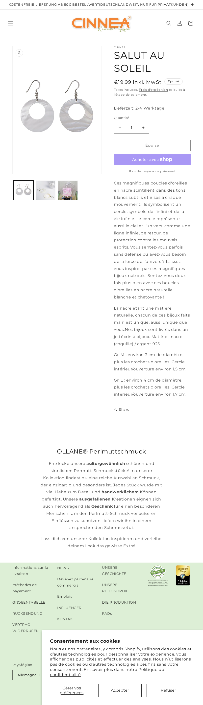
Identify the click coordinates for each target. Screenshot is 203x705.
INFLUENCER (69, 608)
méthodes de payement (24, 588)
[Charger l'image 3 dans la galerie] (68, 190)
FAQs (107, 613)
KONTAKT (66, 619)
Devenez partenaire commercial (75, 582)
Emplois (64, 596)
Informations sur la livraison (30, 570)
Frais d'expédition (153, 89)
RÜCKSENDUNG (27, 613)
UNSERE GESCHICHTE (114, 570)
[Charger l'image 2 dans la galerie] (46, 190)
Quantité (121, 118)
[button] (10, 23)
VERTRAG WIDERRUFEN (25, 627)
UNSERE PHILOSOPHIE (115, 588)
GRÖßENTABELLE (28, 602)
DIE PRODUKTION (119, 602)
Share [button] (124, 409)
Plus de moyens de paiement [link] (152, 171)
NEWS (63, 568)
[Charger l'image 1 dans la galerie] (23, 190)
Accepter (120, 690)
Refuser (168, 690)
